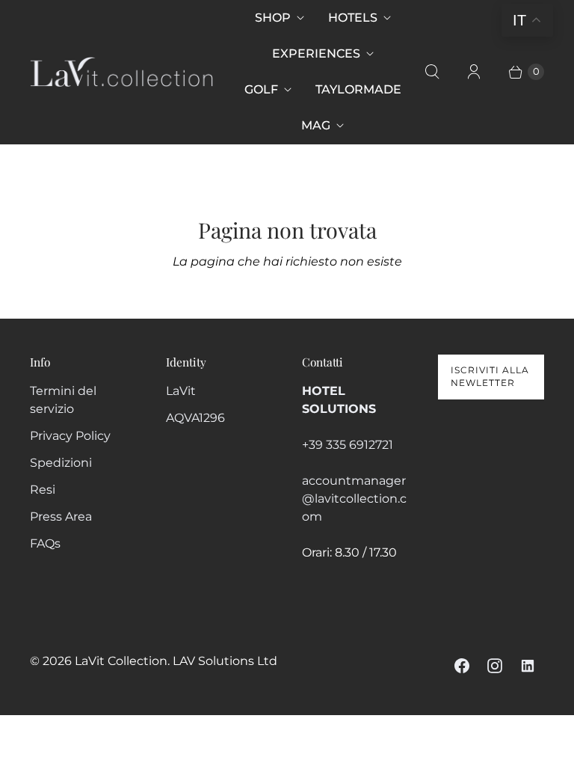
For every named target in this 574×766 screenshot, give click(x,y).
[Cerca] (432, 72)
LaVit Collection (121, 661)
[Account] (474, 72)
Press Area (61, 516)
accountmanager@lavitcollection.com (354, 499)
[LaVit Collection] (121, 72)
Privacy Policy (70, 436)
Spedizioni (61, 463)
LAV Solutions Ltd (225, 661)
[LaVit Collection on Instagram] (494, 665)
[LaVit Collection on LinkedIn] (527, 665)
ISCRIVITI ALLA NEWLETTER (490, 376)
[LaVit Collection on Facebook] (461, 665)
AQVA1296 (195, 418)
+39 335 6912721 (347, 445)
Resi (42, 489)
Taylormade (358, 89)
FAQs (45, 543)
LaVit (181, 391)
